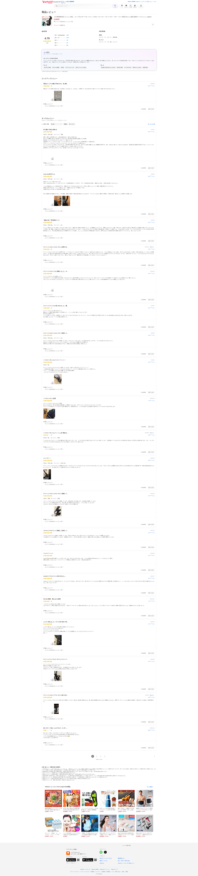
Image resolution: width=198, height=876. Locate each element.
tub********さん (151, 362)
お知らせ (102, 863)
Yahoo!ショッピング (85, 869)
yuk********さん (151, 435)
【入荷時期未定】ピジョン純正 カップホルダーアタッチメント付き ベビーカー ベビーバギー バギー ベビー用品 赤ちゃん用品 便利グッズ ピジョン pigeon (103, 17)
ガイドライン (98, 871)
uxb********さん (151, 131)
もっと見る (149, 786)
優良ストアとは (103, 860)
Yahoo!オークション (105, 869)
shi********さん (151, 495)
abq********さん (151, 730)
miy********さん (151, 335)
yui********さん (151, 555)
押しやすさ (72, 124)
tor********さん (152, 601)
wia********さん (151, 307)
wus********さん (151, 85)
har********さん (151, 273)
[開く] (58, 96)
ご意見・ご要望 (124, 871)
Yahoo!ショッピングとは (106, 858)
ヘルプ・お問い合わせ (115, 871)
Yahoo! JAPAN (131, 1)
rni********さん (152, 400)
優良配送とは (121, 858)
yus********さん (151, 222)
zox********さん (151, 578)
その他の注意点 (64, 71)
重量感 (65, 124)
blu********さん (151, 661)
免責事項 (103, 871)
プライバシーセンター (85, 871)
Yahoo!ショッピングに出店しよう (144, 1)
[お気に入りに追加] (152, 24)
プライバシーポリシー (75, 871)
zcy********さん (151, 532)
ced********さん (151, 697)
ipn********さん (151, 249)
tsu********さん (151, 624)
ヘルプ (154, 1)
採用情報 (108, 871)
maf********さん (151, 460)
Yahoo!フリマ (114, 869)
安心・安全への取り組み (124, 860)
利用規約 (92, 871)
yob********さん (151, 176)
